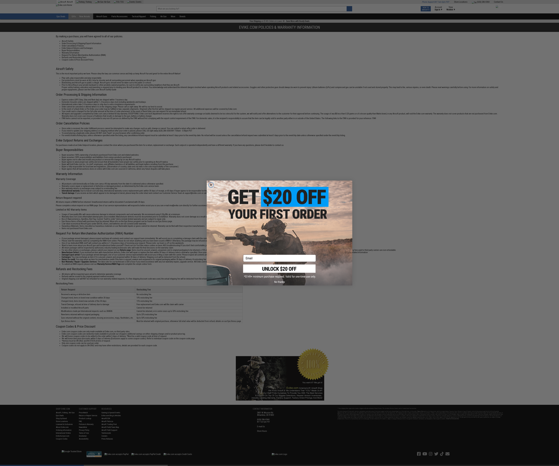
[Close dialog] (211, 185)
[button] (279, 271)
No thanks (279, 281)
